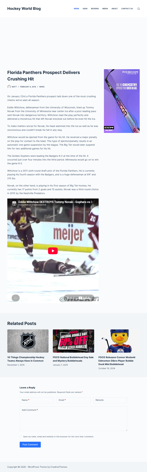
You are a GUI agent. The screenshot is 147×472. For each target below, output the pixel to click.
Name (25, 400)
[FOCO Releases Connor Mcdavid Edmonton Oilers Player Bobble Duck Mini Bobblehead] (119, 341)
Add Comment (30, 410)
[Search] (139, 9)
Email (62, 400)
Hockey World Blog (24, 8)
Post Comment (30, 444)
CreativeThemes (58, 467)
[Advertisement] (73, 39)
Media (105, 8)
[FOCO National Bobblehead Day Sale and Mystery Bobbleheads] (73, 341)
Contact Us (127, 8)
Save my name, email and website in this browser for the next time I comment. (58, 436)
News (76, 8)
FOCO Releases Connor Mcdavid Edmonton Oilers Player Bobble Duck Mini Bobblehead (116, 361)
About (115, 8)
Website (99, 400)
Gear (85, 8)
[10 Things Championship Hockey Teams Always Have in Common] (28, 341)
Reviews (95, 8)
